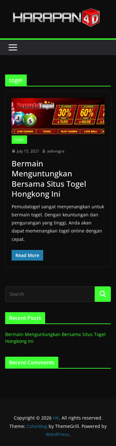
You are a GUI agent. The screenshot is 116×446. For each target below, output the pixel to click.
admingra (55, 151)
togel (19, 139)
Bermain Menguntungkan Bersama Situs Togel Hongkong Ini (49, 178)
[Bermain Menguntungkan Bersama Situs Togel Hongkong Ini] (58, 116)
